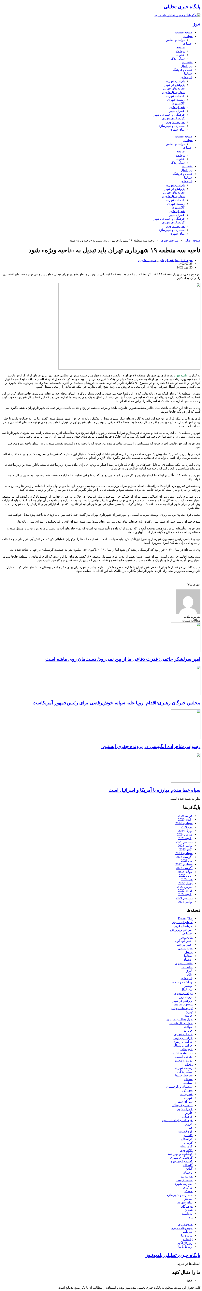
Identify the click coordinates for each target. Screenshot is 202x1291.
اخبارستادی (185, 948)
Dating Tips (185, 918)
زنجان (189, 1064)
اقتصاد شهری (184, 963)
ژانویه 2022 (185, 894)
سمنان (188, 1079)
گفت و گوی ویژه (182, 1161)
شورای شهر (177, 107)
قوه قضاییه (185, 1131)
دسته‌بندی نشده (182, 1053)
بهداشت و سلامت (181, 982)
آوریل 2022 (185, 883)
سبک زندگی (177, 58)
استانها (188, 73)
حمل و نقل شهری (173, 92)
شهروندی (186, 1094)
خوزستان (186, 1049)
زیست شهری (176, 99)
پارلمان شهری (175, 81)
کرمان (188, 1142)
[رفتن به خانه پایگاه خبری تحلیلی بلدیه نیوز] (177, 15)
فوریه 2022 (185, 890)
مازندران (187, 1176)
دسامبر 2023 (184, 842)
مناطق (188, 1198)
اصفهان (188, 959)
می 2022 (187, 879)
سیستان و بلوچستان (179, 1086)
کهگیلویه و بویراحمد (180, 1153)
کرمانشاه (186, 1146)
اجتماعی (187, 43)
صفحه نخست (184, 32)
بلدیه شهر (186, 77)
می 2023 (187, 860)
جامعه (181, 47)
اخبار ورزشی (184, 944)
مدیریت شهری (175, 122)
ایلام (190, 974)
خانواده (180, 54)
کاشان (188, 1135)
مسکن (188, 1191)
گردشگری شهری (173, 118)
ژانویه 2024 (185, 838)
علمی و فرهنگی (182, 69)
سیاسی (188, 36)
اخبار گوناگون (184, 940)
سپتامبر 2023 (184, 853)
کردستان (187, 1139)
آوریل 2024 (185, 830)
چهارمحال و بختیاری (179, 1019)
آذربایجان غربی (183, 926)
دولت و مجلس (175, 39)
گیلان (189, 1168)
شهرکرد (187, 1090)
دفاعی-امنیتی (184, 1056)
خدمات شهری (175, 96)
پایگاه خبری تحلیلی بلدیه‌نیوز (173, 1255)
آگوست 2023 (184, 857)
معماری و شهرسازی (171, 125)
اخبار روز (187, 937)
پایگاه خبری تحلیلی (182, 6)
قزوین (188, 1124)
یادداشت (187, 1213)
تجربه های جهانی (174, 88)
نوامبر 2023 (185, 845)
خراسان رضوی (183, 1041)
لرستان (188, 1172)
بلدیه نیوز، (180, 375)
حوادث (180, 51)
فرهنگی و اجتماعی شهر (169, 114)
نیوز (196, 23)
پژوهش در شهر (175, 84)
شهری (188, 1097)
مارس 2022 (185, 886)
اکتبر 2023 (186, 849)
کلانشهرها (178, 103)
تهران (189, 1011)
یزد (191, 1217)
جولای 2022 (185, 871)
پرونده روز (186, 997)
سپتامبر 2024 (184, 823)
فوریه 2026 (185, 815)
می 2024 (187, 827)
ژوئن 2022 (186, 875)
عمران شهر (177, 111)
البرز (189, 970)
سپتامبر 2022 (184, 864)
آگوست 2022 (184, 868)
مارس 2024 (185, 834)
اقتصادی (187, 62)
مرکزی (188, 1187)
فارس (188, 1112)
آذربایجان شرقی (182, 922)
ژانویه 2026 (185, 819)
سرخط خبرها (169, 240)
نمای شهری (177, 129)
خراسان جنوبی (183, 1038)
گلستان (188, 1165)
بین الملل (187, 66)
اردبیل (189, 952)
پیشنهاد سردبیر (183, 1004)
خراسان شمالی (182, 1045)
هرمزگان (187, 1206)
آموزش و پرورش (181, 929)
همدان (188, 1210)
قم (191, 1127)
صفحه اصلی (192, 240)
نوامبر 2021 (185, 901)
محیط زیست (184, 1180)
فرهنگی (187, 1116)
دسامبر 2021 (184, 898)
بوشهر (188, 985)
